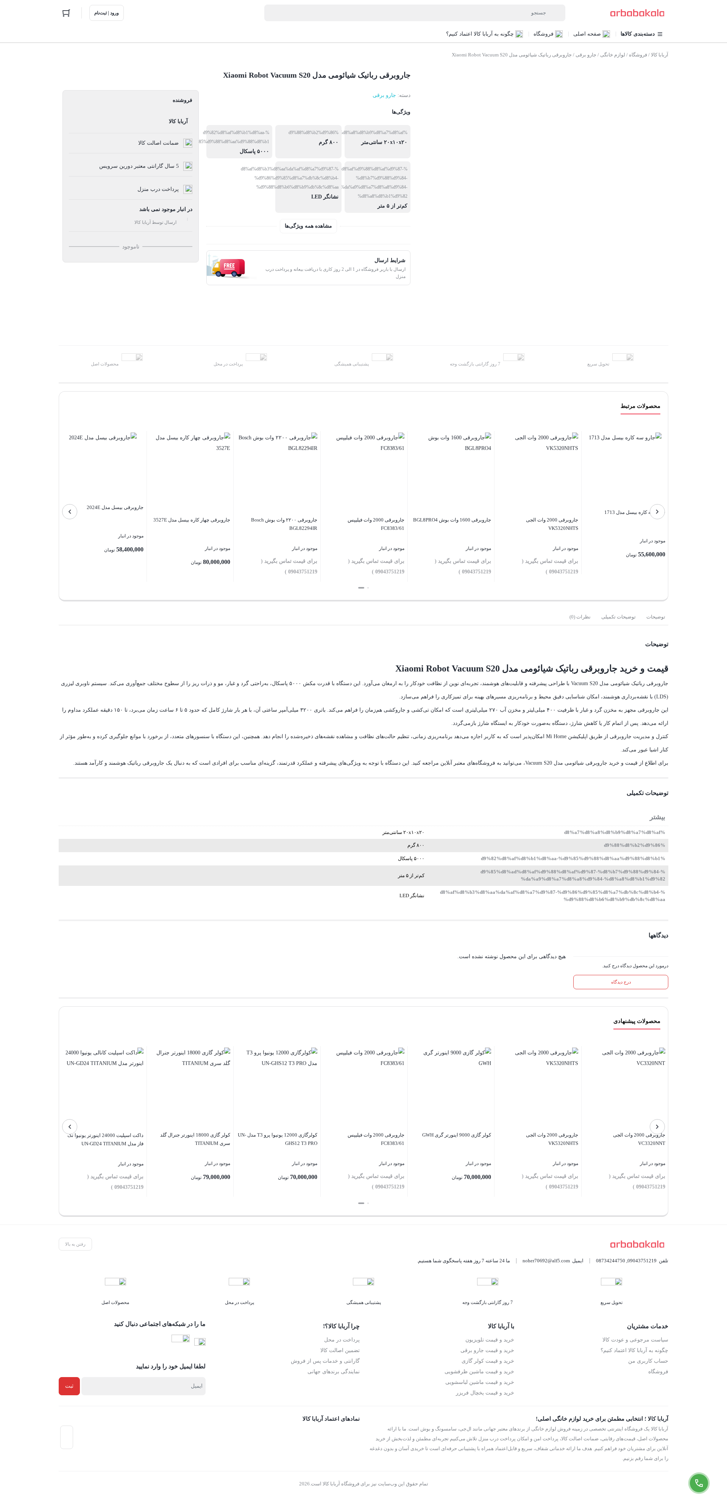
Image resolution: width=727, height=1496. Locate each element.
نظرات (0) (580, 617)
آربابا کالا (659, 55)
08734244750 (610, 1260)
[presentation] (657, 511)
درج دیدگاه (621, 982)
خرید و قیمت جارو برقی (487, 1350)
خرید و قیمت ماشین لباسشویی (479, 1382)
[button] (368, 588)
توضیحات (655, 617)
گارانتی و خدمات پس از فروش (325, 1361)
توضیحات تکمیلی (618, 617)
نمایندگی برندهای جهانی (333, 1371)
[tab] (655, 617)
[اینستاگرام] (200, 1343)
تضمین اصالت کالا (340, 1350)
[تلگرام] (181, 1344)
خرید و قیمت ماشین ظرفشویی (479, 1371)
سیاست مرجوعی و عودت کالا (635, 1340)
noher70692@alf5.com (546, 1260)
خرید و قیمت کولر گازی (488, 1361)
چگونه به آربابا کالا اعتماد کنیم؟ (634, 1350)
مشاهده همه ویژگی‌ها (308, 226)
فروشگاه (638, 55)
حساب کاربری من (648, 1361)
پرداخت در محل (342, 1340)
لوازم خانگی (612, 55)
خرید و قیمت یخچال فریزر (485, 1393)
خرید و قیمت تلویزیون (489, 1340)
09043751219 (642, 1260)
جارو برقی (586, 55)
